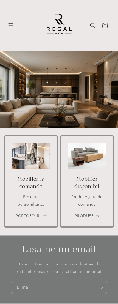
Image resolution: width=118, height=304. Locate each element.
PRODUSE (84, 215)
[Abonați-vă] (101, 287)
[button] (11, 26)
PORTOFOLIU (28, 215)
